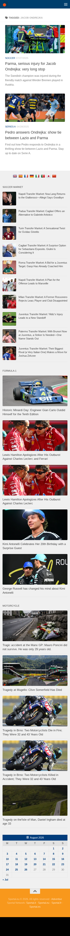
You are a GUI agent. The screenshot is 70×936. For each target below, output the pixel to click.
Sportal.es (35, 906)
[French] (26, 176)
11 (16, 859)
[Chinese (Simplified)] (54, 176)
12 (25, 859)
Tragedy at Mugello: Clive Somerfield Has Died (32, 689)
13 (35, 859)
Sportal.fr (56, 902)
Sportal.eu (43, 902)
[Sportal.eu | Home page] (6, 4)
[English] (15, 176)
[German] (32, 176)
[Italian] (37, 176)
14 (44, 859)
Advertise (56, 899)
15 (53, 859)
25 (16, 869)
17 (7, 864)
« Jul (5, 879)
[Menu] (66, 4)
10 (7, 859)
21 (44, 864)
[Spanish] (21, 176)
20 (35, 864)
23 (62, 864)
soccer (10, 58)
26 (25, 869)
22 (53, 864)
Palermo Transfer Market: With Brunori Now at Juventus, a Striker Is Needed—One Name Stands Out (43, 335)
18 (16, 864)
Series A (10, 126)
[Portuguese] (43, 176)
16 (62, 859)
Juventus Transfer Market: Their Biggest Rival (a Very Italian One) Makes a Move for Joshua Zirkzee (43, 352)
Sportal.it (31, 902)
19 (25, 864)
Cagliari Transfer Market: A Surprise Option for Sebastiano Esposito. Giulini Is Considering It (42, 249)
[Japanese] (49, 176)
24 (7, 869)
